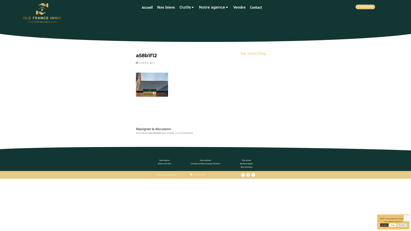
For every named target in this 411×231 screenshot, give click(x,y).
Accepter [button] (384, 225)
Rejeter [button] (393, 225)
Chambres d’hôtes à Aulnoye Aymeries (205, 164)
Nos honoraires (246, 167)
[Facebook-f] (243, 175)
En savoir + (402, 225)
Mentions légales (246, 164)
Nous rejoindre (205, 160)
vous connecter (154, 133)
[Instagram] (253, 175)
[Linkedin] (248, 175)
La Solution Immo (199, 175)
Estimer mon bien (164, 164)
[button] (365, 7)
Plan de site (246, 160)
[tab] (147, 7)
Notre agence (164, 160)
